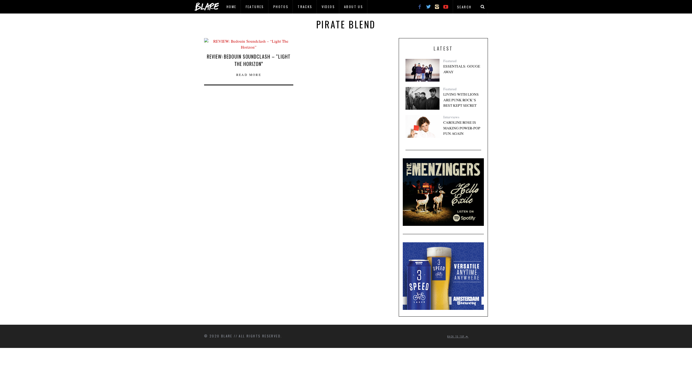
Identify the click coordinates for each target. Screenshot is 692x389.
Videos (328, 6)
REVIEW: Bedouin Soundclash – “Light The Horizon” (249, 60)
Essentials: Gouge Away (461, 69)
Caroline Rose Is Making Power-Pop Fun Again (461, 128)
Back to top (456, 336)
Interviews (451, 117)
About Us (353, 6)
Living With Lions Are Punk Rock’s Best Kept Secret (461, 100)
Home (232, 6)
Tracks (305, 6)
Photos (280, 6)
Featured (450, 60)
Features (255, 6)
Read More (248, 74)
